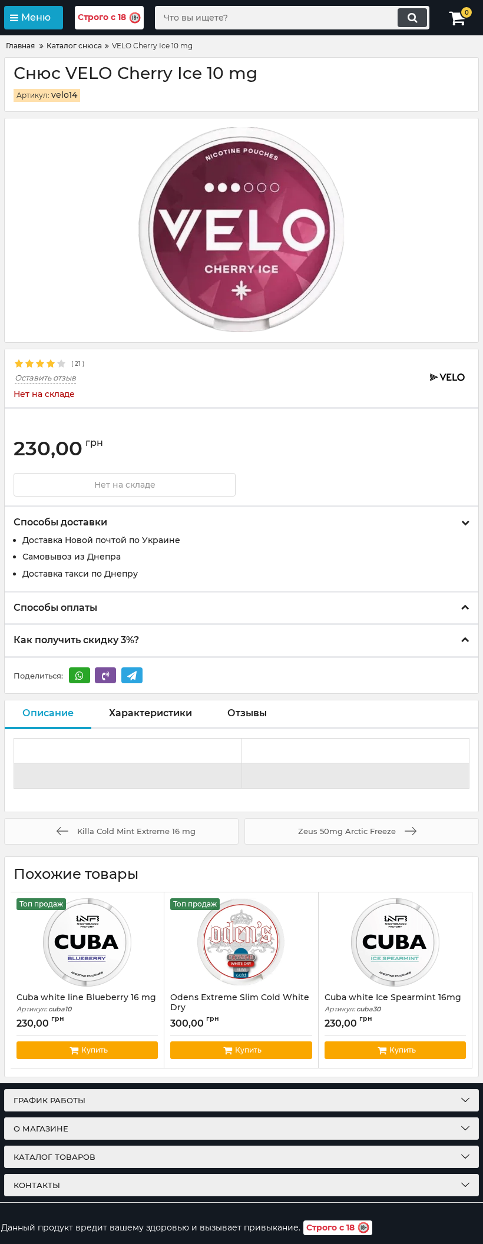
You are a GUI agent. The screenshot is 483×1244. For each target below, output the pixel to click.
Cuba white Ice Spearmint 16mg (393, 1002)
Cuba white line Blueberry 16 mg (86, 1002)
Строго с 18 (102, 17)
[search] (412, 17)
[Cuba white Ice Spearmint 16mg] (395, 942)
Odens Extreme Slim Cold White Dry (239, 1007)
